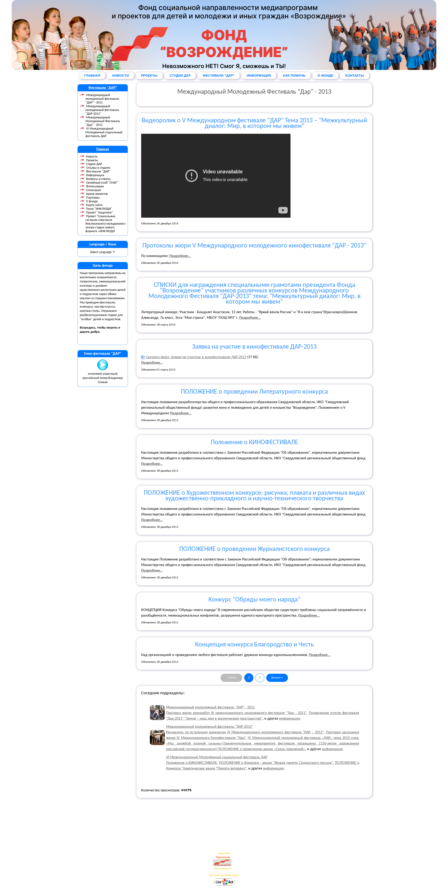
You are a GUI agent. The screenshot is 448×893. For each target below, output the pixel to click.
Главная (102, 149)
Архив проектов (97, 194)
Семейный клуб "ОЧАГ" (102, 183)
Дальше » (277, 677)
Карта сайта (94, 205)
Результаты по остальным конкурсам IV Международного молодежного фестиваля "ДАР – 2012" (245, 732)
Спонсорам (93, 190)
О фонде (92, 201)
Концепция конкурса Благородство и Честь (254, 645)
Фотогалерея (95, 186)
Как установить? (223, 868)
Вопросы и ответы (98, 179)
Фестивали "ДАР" (102, 88)
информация (289, 719)
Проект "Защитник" (99, 212)
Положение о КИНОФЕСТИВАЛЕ (254, 442)
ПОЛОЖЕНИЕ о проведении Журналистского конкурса (254, 549)
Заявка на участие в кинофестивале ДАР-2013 (254, 347)
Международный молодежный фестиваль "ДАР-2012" (102, 110)
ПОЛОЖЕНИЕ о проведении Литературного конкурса (254, 392)
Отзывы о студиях (98, 168)
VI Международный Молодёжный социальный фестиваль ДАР (103, 132)
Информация (95, 175)
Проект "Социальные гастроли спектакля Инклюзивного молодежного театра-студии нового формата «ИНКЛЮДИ (105, 224)
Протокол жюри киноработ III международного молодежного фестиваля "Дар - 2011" (236, 713)
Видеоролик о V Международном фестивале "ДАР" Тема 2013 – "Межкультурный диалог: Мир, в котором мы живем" (254, 123)
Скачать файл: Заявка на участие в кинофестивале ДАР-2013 (196, 357)
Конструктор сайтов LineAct (224, 875)
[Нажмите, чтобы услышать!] (102, 369)
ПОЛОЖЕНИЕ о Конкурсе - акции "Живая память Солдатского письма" (276, 763)
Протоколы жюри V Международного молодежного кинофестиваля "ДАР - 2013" (254, 246)
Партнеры (93, 197)
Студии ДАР (94, 164)
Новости (92, 156)
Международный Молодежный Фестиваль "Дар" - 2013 (102, 121)
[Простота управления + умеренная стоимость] (224, 885)
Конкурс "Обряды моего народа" (254, 600)
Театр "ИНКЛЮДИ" (99, 209)
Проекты (92, 160)
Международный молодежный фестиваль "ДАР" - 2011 (102, 98)
